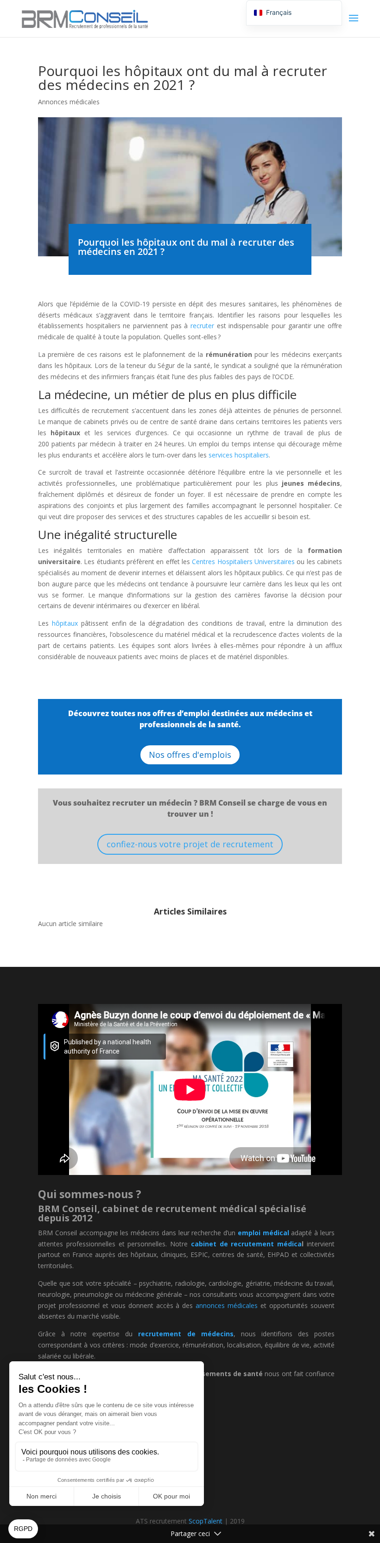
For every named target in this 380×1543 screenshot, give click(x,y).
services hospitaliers (239, 455)
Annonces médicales (69, 101)
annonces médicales (227, 1305)
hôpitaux (65, 623)
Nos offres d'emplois (190, 754)
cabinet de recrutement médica (246, 1243)
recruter (202, 325)
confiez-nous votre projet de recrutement (190, 844)
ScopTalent (205, 1521)
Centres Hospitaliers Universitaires (243, 561)
